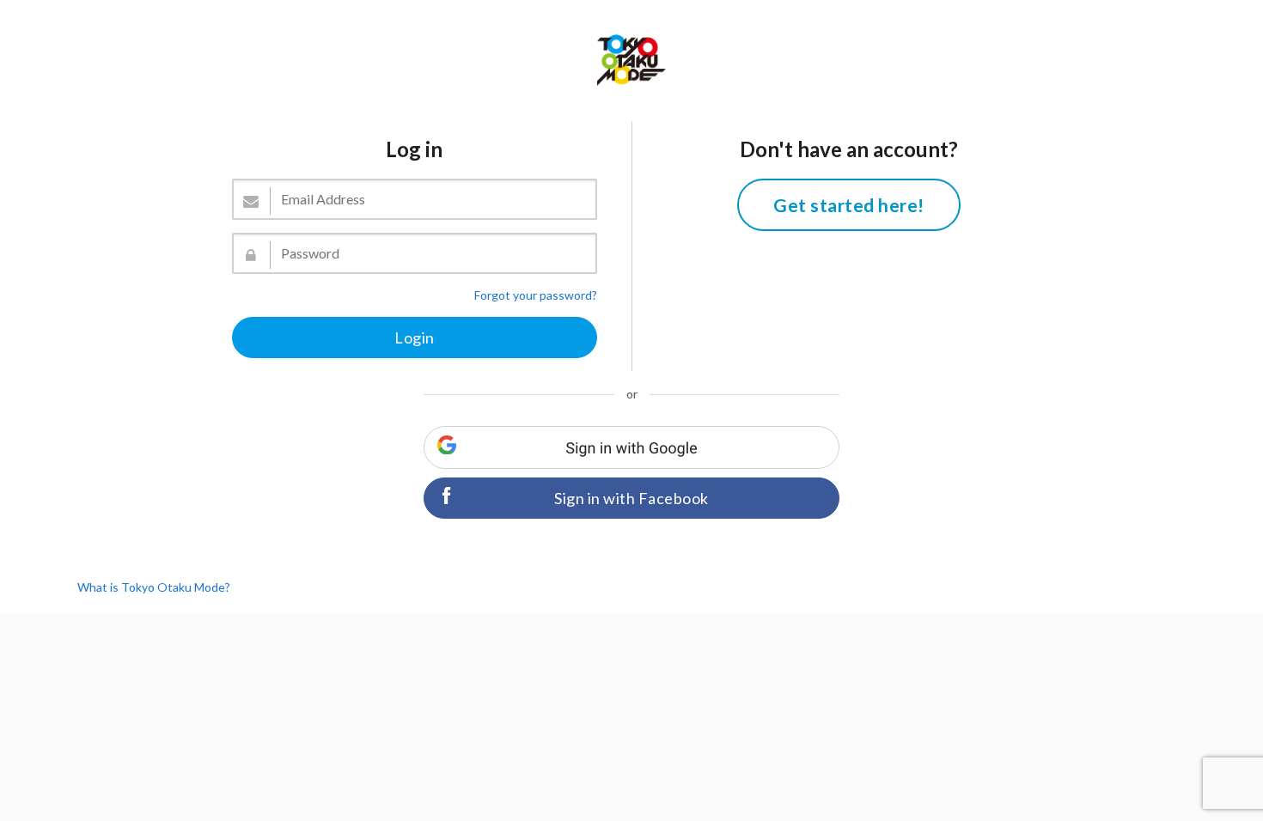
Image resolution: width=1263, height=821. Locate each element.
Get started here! (848, 205)
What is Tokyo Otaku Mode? (153, 587)
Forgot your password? (535, 295)
